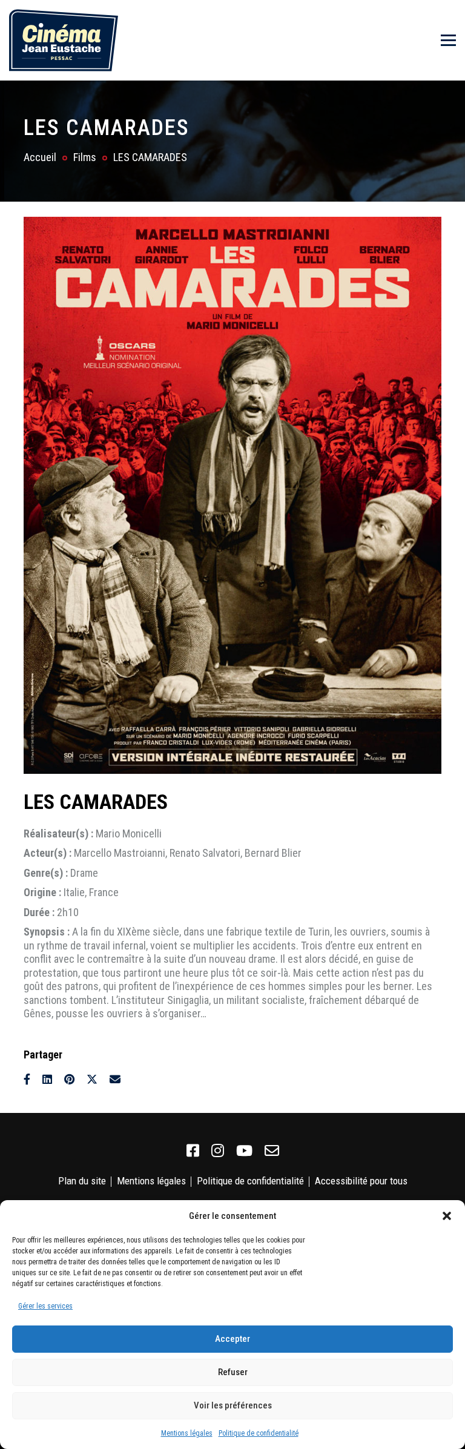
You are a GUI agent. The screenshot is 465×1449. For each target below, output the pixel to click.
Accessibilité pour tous (361, 1181)
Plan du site (82, 1181)
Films (84, 157)
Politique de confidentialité (258, 1433)
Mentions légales (187, 1433)
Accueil (40, 157)
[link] (192, 1151)
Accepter (232, 1338)
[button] (447, 1216)
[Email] (115, 1079)
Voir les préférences (233, 1405)
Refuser (233, 1372)
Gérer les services (45, 1306)
